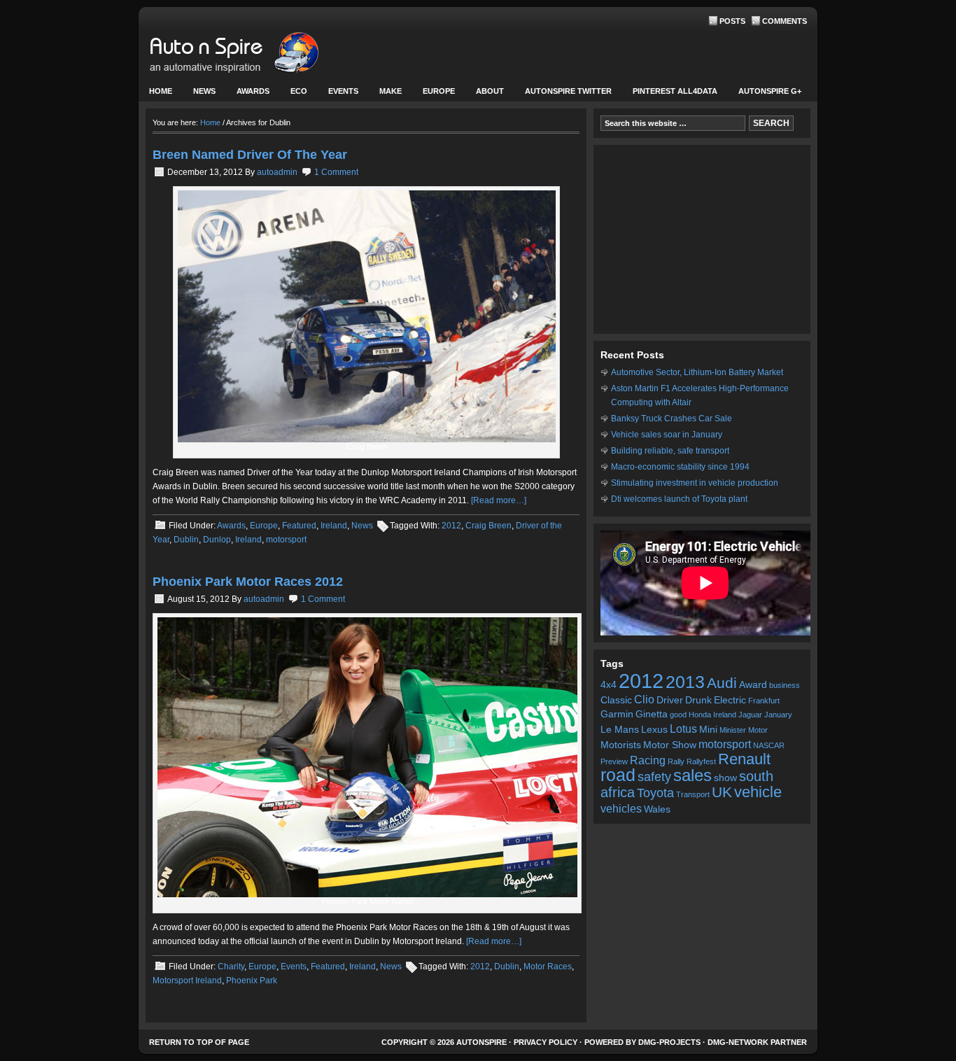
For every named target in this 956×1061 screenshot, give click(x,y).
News (199, 94)
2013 (685, 682)
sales (692, 775)
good (678, 714)
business (784, 685)
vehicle (758, 792)
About (484, 94)
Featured (299, 525)
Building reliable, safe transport (670, 451)
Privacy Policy (545, 1042)
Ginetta (651, 714)
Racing (648, 760)
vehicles (621, 808)
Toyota (655, 793)
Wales (657, 809)
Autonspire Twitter (568, 91)
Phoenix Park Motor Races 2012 (248, 582)
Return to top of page (199, 1042)
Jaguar (750, 714)
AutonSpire (279, 55)
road (617, 775)
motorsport (286, 539)
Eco (298, 91)
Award (753, 685)
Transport (693, 794)
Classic (616, 700)
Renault (744, 759)
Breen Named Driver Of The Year (250, 155)
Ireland (334, 525)
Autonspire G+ (769, 91)
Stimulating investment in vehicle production (694, 483)
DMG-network (738, 1042)
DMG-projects (669, 1042)
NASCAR (769, 745)
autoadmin (277, 172)
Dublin (186, 539)
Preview (614, 761)
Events (338, 94)
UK (722, 792)
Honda (700, 714)
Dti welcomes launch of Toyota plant (679, 499)
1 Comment (336, 172)
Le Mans (619, 729)
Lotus (683, 728)
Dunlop (217, 539)
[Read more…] (498, 500)
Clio (644, 699)
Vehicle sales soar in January (666, 435)
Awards (253, 91)
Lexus (654, 729)
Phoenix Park (251, 980)
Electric (730, 700)
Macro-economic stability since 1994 (680, 467)
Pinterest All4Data (675, 91)
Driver (669, 700)
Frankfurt (764, 700)
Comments (784, 21)
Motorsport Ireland (187, 980)
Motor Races (547, 966)
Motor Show (669, 745)
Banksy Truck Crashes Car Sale (671, 418)
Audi (722, 683)
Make (385, 94)
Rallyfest (701, 761)
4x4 (608, 685)
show (725, 778)
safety (654, 777)
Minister (732, 730)
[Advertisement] (701, 239)
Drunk (698, 700)
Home (160, 91)
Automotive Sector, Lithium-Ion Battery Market (697, 372)
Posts (732, 21)
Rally (676, 761)
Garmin (616, 714)
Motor (758, 730)
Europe (433, 94)
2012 (451, 525)
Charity (231, 966)
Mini (708, 729)
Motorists (620, 745)
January (778, 714)
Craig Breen (488, 525)
